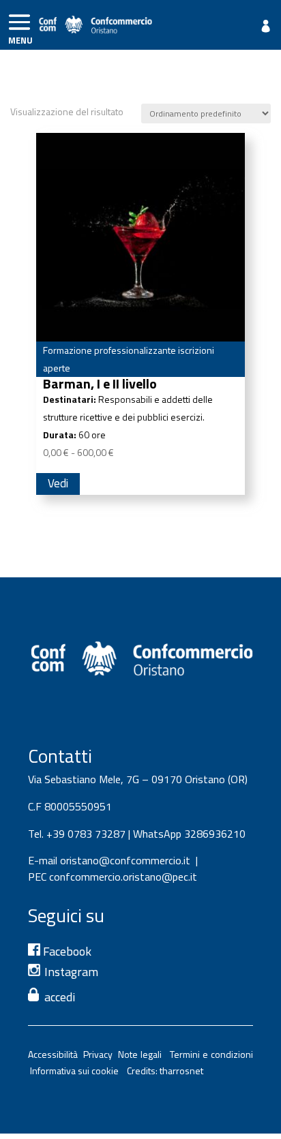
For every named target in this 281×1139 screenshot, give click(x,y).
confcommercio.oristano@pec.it (123, 876)
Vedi (58, 483)
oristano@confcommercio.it (125, 860)
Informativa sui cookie (76, 1070)
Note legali (142, 1054)
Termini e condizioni (211, 1054)
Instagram (71, 971)
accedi (59, 997)
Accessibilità (55, 1054)
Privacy (100, 1054)
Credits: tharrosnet (165, 1070)
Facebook (65, 951)
